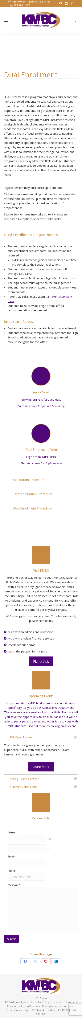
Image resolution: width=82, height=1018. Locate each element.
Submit (11, 939)
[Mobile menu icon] (6, 20)
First (48, 838)
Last (48, 848)
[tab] (41, 738)
